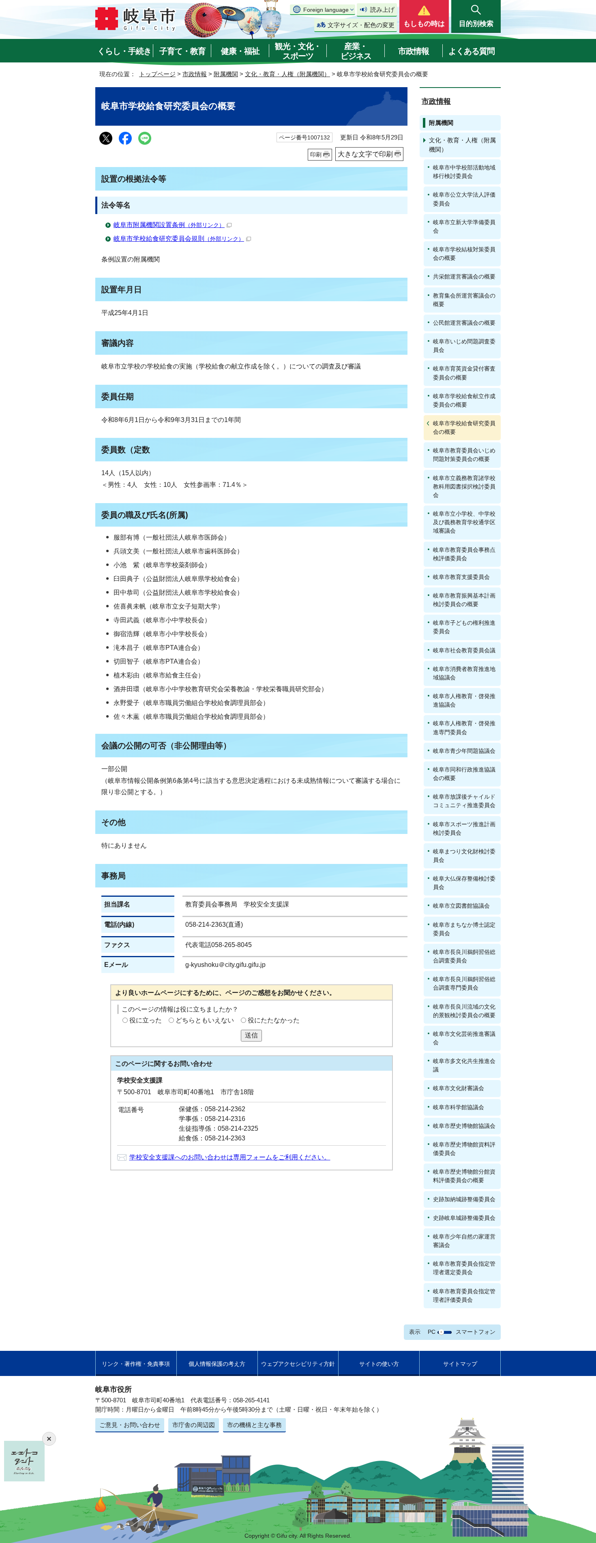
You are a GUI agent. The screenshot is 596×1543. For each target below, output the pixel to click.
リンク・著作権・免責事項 (136, 1364)
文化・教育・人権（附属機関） (287, 74)
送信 (251, 1035)
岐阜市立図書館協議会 (461, 905)
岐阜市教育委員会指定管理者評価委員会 (464, 1295)
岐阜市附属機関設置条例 (169, 224)
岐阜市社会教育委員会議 (464, 650)
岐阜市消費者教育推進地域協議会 (464, 673)
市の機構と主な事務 (254, 1424)
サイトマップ (460, 1364)
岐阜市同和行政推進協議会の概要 (464, 773)
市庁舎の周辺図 (193, 1424)
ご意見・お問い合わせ (129, 1424)
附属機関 (226, 74)
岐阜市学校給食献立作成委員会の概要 (464, 400)
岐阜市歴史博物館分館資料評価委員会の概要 (464, 1175)
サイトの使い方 (379, 1364)
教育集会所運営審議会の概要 (464, 299)
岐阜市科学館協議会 (458, 1107)
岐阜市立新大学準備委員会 (464, 226)
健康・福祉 (240, 51)
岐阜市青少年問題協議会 (464, 751)
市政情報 (413, 51)
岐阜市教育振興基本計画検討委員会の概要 (464, 599)
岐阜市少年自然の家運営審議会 (464, 1240)
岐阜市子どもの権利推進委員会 (464, 626)
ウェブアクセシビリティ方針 (298, 1364)
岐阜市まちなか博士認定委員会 (464, 929)
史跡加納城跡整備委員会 (464, 1199)
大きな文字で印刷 (365, 154)
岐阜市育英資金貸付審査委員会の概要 (464, 372)
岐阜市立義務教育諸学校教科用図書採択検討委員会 (464, 486)
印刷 (316, 154)
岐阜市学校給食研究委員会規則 (179, 238)
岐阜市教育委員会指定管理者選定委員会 (464, 1267)
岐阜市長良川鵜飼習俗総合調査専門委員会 (464, 983)
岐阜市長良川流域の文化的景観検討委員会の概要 (464, 1010)
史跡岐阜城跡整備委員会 (464, 1218)
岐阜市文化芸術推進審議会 (464, 1038)
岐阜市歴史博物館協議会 (464, 1126)
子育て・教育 (182, 51)
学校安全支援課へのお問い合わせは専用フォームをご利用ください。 (229, 1157)
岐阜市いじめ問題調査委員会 (464, 345)
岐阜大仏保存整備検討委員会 (464, 882)
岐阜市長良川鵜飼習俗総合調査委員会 (464, 956)
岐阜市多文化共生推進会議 (464, 1065)
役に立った (145, 1020)
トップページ (157, 74)
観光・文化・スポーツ (298, 51)
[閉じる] (49, 1438)
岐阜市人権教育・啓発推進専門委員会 (464, 727)
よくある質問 (471, 51)
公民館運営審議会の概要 (464, 322)
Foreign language (326, 9)
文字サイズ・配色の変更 (361, 24)
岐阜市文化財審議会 (458, 1088)
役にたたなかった (274, 1020)
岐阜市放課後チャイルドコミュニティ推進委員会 (464, 800)
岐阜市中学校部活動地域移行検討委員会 (464, 171)
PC (431, 1332)
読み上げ (382, 9)
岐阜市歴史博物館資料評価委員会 (464, 1148)
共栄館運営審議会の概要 (464, 276)
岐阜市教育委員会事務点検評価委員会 (464, 553)
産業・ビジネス (356, 51)
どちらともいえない (205, 1020)
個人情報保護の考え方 (217, 1364)
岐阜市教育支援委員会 (461, 577)
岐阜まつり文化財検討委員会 (464, 855)
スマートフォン (475, 1332)
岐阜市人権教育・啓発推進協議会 (464, 700)
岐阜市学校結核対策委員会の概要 (464, 253)
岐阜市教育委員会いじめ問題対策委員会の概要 (464, 454)
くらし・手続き (124, 51)
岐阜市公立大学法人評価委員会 (464, 198)
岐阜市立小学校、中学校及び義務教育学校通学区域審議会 (464, 522)
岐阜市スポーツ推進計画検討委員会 (464, 828)
